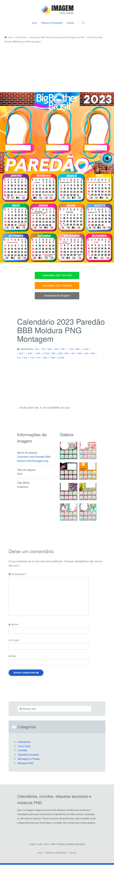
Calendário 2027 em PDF (57, 275)
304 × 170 (28, 357)
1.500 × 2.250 (56, 357)
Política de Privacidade (51, 22)
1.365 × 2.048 (41, 353)
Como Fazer (24, 746)
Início (34, 22)
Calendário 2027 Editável (57, 285)
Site (13, 656)
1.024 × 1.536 (24, 353)
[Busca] (80, 19)
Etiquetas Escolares (28, 754)
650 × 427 (70, 353)
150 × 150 (39, 349)
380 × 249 (57, 353)
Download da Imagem (57, 295)
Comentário (19, 574)
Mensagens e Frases (29, 759)
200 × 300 (53, 349)
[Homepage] (57, 9)
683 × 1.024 (82, 349)
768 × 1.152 (67, 349)
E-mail (16, 640)
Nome (15, 624)
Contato (70, 22)
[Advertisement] (55, 65)
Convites (22, 750)
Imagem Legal (35, 844)
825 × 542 (83, 353)
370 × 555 (41, 357)
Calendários (24, 742)
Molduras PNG (25, 763)
